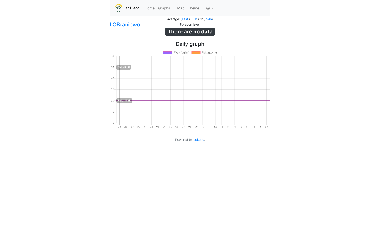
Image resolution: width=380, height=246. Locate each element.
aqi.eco (132, 8)
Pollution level (189, 24)
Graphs (164, 8)
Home (150, 8)
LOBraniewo (125, 24)
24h (209, 19)
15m (194, 19)
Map (181, 8)
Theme (194, 8)
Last (185, 19)
